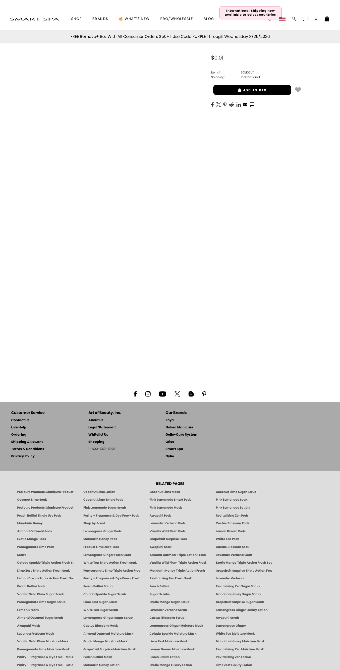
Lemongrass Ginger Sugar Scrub (108, 617)
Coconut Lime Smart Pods (103, 499)
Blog (209, 19)
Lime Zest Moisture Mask (169, 641)
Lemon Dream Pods (231, 531)
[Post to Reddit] (231, 104)
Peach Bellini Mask (97, 657)
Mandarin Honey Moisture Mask (240, 641)
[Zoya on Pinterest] (204, 393)
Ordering (18, 434)
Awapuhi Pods (160, 515)
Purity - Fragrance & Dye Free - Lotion (45, 665)
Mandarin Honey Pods (100, 538)
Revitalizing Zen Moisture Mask (240, 649)
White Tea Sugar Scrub (100, 609)
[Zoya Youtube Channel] (162, 393)
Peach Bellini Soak (31, 586)
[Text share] (252, 104)
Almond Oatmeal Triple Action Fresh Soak (178, 554)
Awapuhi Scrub (227, 617)
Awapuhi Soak (160, 546)
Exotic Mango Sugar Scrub (169, 602)
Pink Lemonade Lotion (233, 507)
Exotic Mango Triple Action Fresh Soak (244, 562)
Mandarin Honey (30, 523)
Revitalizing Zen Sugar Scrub (238, 586)
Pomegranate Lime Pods (36, 546)
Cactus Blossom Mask (100, 625)
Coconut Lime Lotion (99, 491)
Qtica (170, 442)
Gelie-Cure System (181, 434)
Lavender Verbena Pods (168, 523)
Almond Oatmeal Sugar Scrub (40, 617)
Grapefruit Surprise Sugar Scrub (240, 602)
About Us (95, 420)
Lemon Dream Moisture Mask (172, 649)
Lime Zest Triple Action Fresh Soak (43, 570)
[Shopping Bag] (327, 19)
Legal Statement (102, 427)
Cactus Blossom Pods (232, 523)
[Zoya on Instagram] (148, 393)
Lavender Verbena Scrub (168, 609)
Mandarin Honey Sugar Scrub (238, 594)
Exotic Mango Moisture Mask (105, 641)
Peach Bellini (159, 586)
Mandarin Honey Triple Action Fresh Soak (178, 570)
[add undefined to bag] (298, 89)
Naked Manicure (179, 427)
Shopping (96, 442)
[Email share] (245, 104)
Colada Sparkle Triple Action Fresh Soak (45, 562)
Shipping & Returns (27, 442)
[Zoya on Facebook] (135, 393)
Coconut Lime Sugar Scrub (236, 491)
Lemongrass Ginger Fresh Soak (107, 554)
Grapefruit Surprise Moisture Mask (109, 649)
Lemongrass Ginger (231, 625)
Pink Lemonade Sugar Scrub (104, 507)
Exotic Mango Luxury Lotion (171, 665)
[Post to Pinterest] (225, 104)
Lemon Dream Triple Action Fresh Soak (45, 578)
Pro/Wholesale (176, 19)
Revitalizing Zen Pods (232, 515)
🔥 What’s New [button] (134, 19)
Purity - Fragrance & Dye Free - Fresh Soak (111, 578)
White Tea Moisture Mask (235, 633)
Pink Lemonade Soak (231, 499)
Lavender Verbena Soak (234, 554)
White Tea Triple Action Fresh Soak (110, 562)
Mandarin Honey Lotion (101, 665)
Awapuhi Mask (28, 625)
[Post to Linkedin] (238, 104)
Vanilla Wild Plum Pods (168, 531)
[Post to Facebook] (212, 104)
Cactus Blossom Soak (232, 546)
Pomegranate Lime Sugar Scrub (41, 602)
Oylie (170, 456)
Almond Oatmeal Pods (34, 531)
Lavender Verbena (230, 578)
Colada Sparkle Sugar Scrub (104, 594)
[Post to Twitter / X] (218, 104)
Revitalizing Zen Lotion (233, 657)
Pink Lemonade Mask (166, 507)
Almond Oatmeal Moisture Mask (108, 633)
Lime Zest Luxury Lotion (234, 665)
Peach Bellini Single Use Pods (39, 515)
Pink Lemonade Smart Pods (170, 499)
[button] (34, 19)
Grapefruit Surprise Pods (168, 538)
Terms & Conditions (27, 449)
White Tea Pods (227, 538)
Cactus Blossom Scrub (167, 617)
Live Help (18, 427)
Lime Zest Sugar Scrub (100, 602)
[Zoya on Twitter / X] (177, 393)
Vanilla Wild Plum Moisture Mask (42, 641)
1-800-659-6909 (101, 449)
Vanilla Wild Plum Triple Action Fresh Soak (178, 562)
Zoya (170, 420)
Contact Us (20, 420)
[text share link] (252, 104)
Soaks (21, 554)
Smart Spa (174, 449)
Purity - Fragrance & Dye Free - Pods (111, 515)
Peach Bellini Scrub (98, 586)
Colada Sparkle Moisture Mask (173, 633)
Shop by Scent (94, 523)
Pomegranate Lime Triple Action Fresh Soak (111, 570)
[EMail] (245, 104)
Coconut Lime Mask (165, 491)
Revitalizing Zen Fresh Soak (171, 578)
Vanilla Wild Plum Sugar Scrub (40, 594)
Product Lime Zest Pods (101, 546)
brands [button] (100, 19)
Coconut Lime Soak (32, 499)
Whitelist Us (98, 434)
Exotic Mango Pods (31, 538)
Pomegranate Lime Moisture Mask (43, 649)
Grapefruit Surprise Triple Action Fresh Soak (244, 570)
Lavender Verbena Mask (35, 633)
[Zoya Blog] (191, 393)
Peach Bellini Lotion (165, 657)
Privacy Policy (23, 456)
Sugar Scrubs (160, 594)
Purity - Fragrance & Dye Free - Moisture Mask (45, 657)
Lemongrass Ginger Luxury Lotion (242, 609)
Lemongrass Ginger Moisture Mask (176, 625)
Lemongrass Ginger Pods (102, 531)
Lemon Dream (28, 609)
